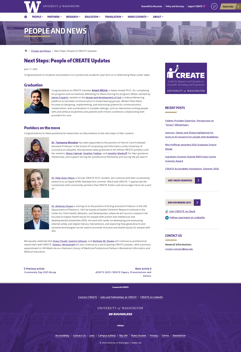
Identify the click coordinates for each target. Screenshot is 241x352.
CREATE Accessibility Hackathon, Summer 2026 (192, 168)
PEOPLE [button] (36, 16)
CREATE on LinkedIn (151, 297)
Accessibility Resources (151, 6)
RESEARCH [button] (72, 16)
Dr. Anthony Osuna (62, 206)
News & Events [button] (137, 16)
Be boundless (120, 314)
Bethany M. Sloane (103, 241)
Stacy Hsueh (60, 241)
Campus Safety (107, 335)
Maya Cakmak (74, 153)
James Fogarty (59, 97)
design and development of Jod (103, 97)
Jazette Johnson (77, 241)
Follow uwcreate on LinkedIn (187, 217)
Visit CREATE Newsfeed (180, 180)
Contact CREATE (87, 297)
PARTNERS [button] (53, 16)
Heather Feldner (92, 153)
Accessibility (62, 335)
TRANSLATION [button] (113, 16)
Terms (165, 335)
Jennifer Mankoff (117, 153)
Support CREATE (195, 6)
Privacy (154, 335)
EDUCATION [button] (91, 16)
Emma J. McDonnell (64, 244)
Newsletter (179, 335)
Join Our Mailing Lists (179, 202)
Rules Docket (138, 335)
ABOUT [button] (157, 16)
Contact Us (79, 335)
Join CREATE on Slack (182, 211)
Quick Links (228, 6)
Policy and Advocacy (175, 6)
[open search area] (214, 6)
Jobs (92, 335)
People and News (41, 51)
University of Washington (33, 6)
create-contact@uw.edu (179, 249)
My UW (123, 335)
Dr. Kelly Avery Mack (62, 177)
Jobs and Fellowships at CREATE (119, 297)
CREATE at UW (26, 50)
